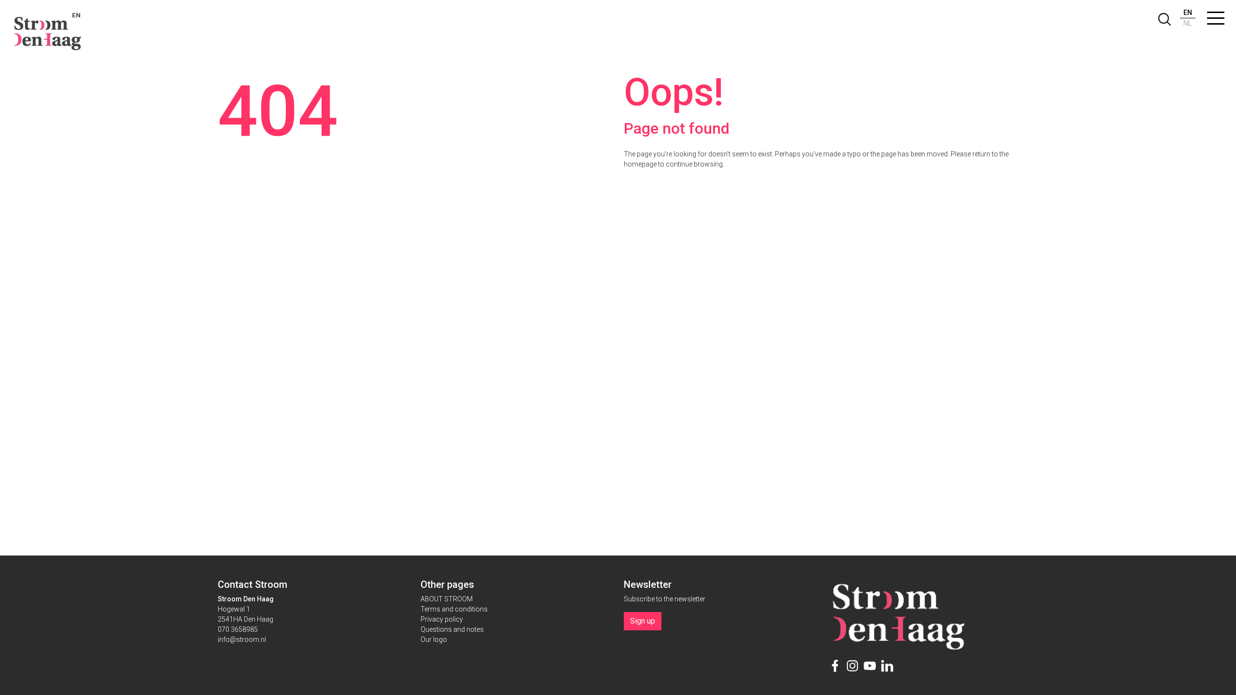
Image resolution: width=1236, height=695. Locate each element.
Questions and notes (452, 629)
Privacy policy (442, 619)
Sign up (642, 621)
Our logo (434, 639)
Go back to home (673, 185)
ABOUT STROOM (447, 599)
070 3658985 (238, 629)
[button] (1215, 20)
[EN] (48, 29)
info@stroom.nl (242, 639)
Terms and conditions (454, 609)
